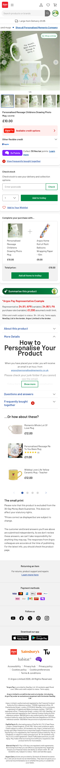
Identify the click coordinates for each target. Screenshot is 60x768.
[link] (30, 160)
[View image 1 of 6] (7, 101)
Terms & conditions (31, 673)
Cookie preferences (40, 669)
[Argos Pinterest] (38, 618)
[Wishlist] (48, 5)
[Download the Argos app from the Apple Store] (20, 639)
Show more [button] (30, 384)
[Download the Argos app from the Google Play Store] (39, 639)
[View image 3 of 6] (35, 101)
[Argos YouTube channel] (13, 618)
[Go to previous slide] (4, 62)
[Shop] (12, 5)
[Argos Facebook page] (21, 618)
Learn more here (30, 574)
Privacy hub (30, 666)
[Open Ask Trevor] (55, 13)
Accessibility (14, 666)
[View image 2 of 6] (21, 101)
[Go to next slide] (55, 62)
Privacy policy (45, 666)
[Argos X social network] (30, 618)
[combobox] (23, 13)
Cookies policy (19, 669)
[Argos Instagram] (46, 618)
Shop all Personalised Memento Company (37, 27)
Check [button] (51, 186)
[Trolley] (55, 5)
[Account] (41, 5)
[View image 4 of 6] (49, 101)
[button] (49, 35)
